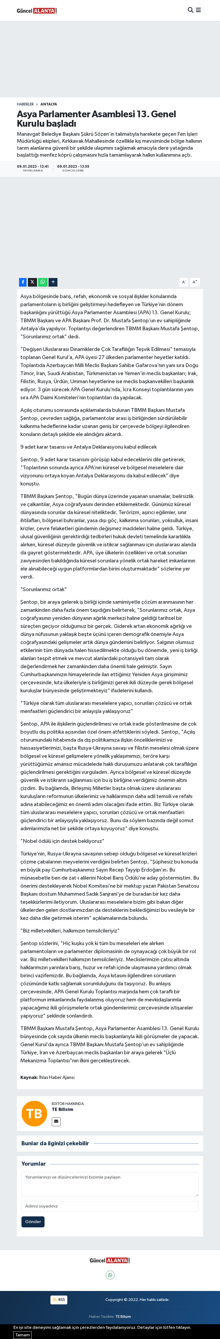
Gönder (33, 1222)
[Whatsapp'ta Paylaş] (42, 282)
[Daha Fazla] (53, 282)
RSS (61, 1300)
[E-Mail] (56, 1121)
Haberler (25, 104)
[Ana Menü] (198, 10)
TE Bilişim (123, 1317)
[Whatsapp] (110, 1275)
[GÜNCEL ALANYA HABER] (37, 10)
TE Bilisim (62, 1109)
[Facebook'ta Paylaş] (23, 282)
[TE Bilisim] (34, 1113)
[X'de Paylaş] (32, 282)
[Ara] (190, 10)
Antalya (49, 104)
